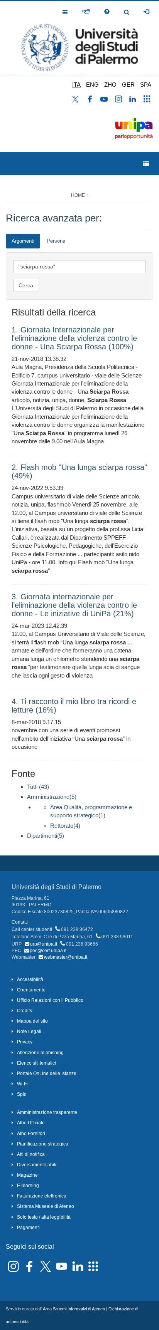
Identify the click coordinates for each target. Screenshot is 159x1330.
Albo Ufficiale (31, 1122)
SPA (145, 84)
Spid (22, 1094)
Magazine (27, 1175)
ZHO (110, 84)
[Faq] (107, 12)
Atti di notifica (31, 1154)
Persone (56, 241)
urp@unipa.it (43, 944)
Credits (24, 1010)
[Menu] (146, 164)
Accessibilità (30, 979)
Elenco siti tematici (36, 1063)
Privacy (24, 1042)
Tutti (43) (38, 786)
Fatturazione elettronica (41, 1196)
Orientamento (31, 990)
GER (128, 84)
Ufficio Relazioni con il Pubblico (50, 1000)
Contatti (20, 922)
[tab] (23, 241)
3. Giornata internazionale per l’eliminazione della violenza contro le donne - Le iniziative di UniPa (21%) (74, 605)
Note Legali (29, 1031)
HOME (78, 195)
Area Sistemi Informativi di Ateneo (74, 1309)
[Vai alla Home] (79, 38)
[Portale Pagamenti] (86, 12)
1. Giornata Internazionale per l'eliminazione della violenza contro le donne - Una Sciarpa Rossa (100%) (74, 338)
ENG (92, 84)
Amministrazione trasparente (47, 1112)
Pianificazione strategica (42, 1144)
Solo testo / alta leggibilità (44, 1217)
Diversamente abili (36, 1164)
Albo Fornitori (31, 1133)
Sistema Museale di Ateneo (45, 1206)
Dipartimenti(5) (45, 835)
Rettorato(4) (65, 825)
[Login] (146, 12)
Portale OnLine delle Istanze (46, 1073)
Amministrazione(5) (51, 796)
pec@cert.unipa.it (48, 950)
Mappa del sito (32, 1021)
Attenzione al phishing (40, 1052)
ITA (76, 84)
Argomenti (23, 241)
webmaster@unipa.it (65, 957)
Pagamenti (28, 1227)
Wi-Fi (22, 1084)
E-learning (28, 1185)
